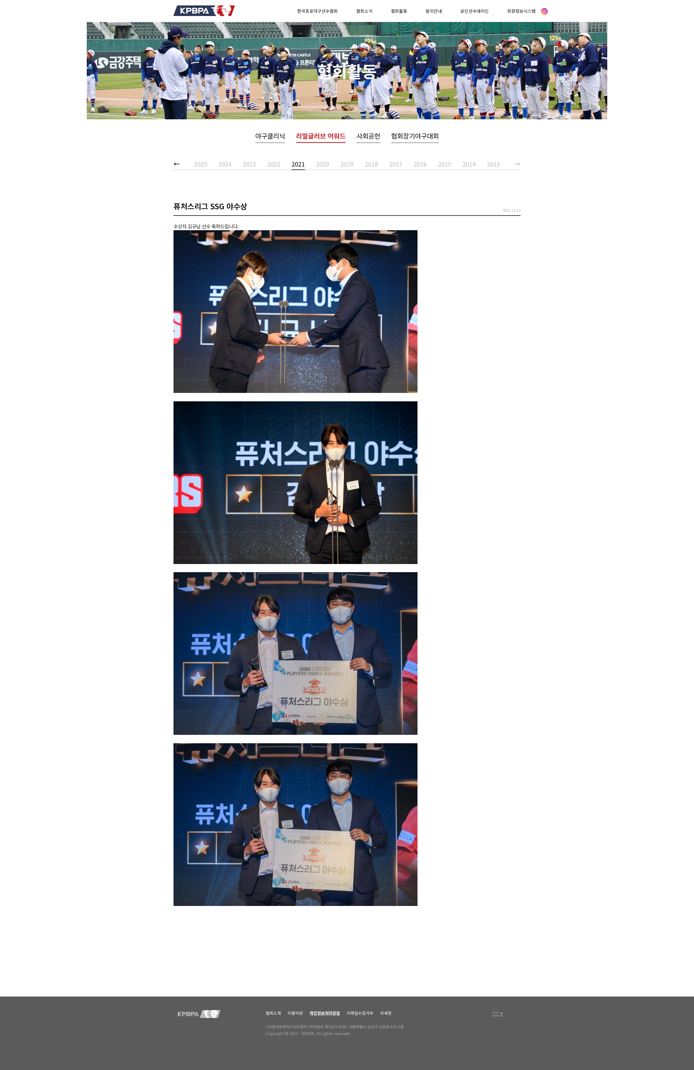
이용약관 (295, 1013)
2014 (468, 163)
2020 (322, 163)
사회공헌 (368, 135)
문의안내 (434, 11)
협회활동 (399, 11)
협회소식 (364, 11)
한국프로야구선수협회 (317, 11)
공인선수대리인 (474, 11)
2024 (225, 163)
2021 (298, 163)
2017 (395, 163)
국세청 (385, 1013)
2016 (420, 163)
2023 (249, 163)
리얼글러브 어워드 (321, 135)
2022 (273, 163)
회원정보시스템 (521, 11)
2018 (371, 163)
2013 (493, 163)
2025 (200, 163)
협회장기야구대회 (415, 135)
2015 (444, 163)
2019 (347, 163)
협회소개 (273, 1013)
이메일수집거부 (360, 1013)
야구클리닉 (270, 135)
